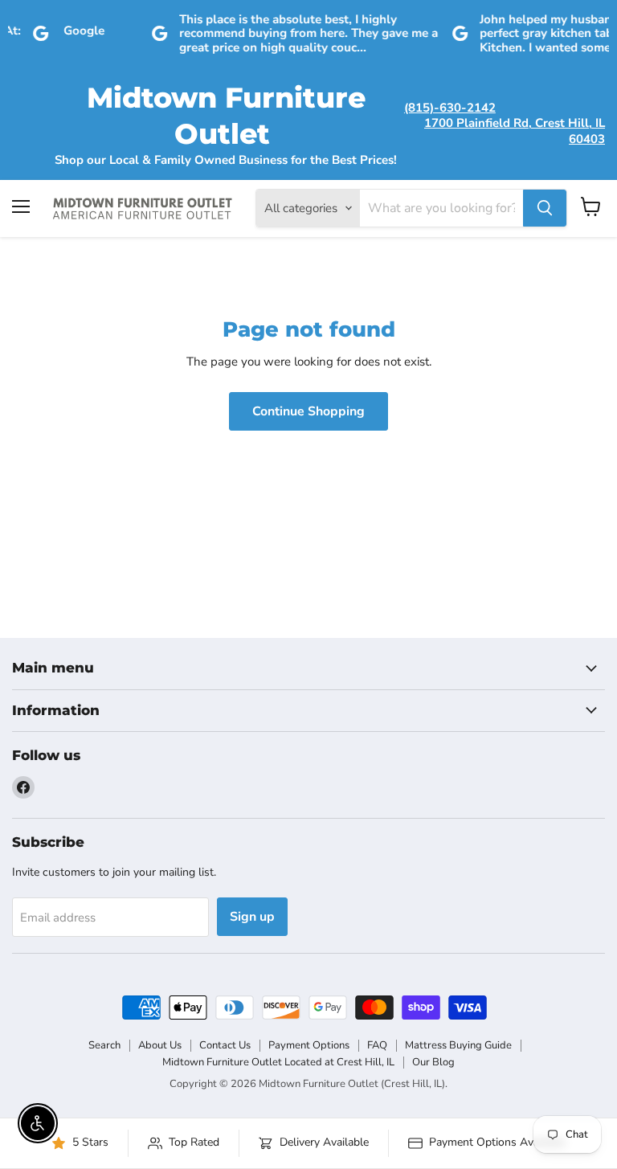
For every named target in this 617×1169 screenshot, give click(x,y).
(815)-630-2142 (450, 108)
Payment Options (308, 1045)
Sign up (252, 917)
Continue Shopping (308, 411)
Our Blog (433, 1062)
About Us (160, 1045)
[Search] (544, 208)
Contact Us (225, 1045)
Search (104, 1045)
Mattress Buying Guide (458, 1045)
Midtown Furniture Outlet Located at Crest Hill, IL (278, 1062)
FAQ (377, 1045)
